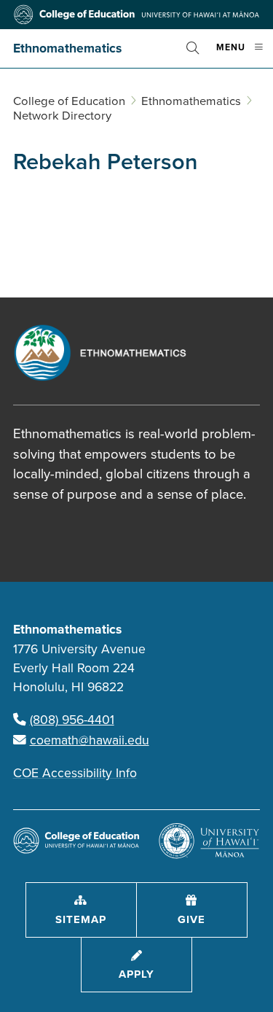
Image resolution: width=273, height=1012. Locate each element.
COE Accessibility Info (75, 773)
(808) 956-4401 (72, 720)
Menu (244, 53)
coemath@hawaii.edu (89, 740)
